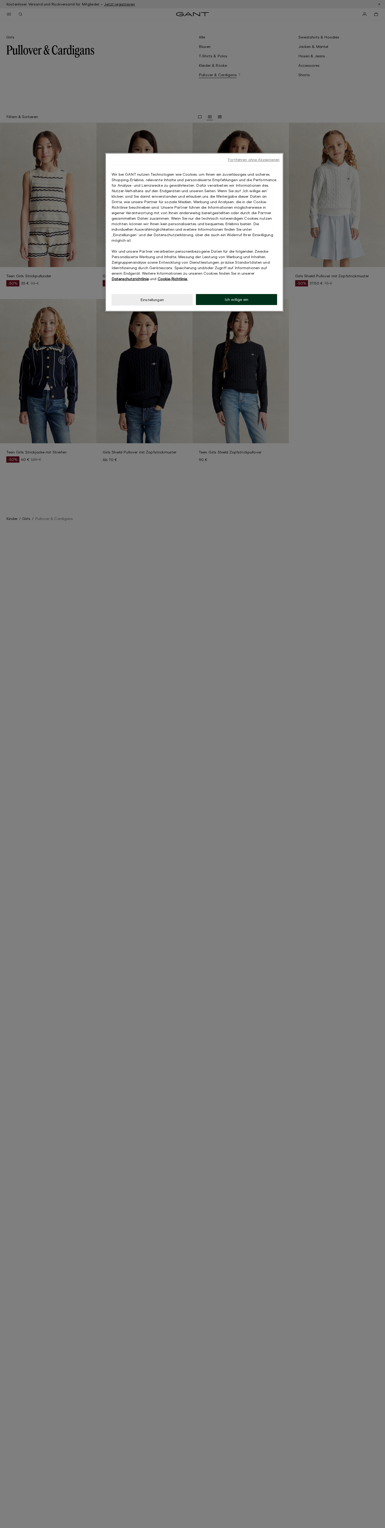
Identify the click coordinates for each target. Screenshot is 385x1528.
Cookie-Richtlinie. (173, 278)
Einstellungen (152, 299)
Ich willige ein (236, 299)
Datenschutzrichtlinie (130, 278)
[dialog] (194, 232)
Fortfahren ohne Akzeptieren (253, 159)
